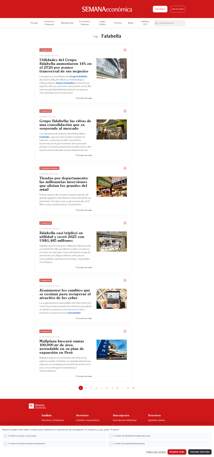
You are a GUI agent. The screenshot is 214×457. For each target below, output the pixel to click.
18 (133, 387)
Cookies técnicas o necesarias (22, 436)
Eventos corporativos (87, 420)
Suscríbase (160, 9)
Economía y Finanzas (84, 23)
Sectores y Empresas (49, 23)
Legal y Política (102, 23)
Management (67, 23)
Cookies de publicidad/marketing (129, 444)
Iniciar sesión (178, 9)
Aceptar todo (177, 452)
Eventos (118, 23)
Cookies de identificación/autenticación (132, 436)
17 (128, 387)
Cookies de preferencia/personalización (26, 444)
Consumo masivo (49, 168)
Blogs (130, 23)
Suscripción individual (125, 420)
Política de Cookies (156, 452)
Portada (34, 23)
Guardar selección (199, 452)
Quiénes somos (156, 420)
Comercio (45, 50)
